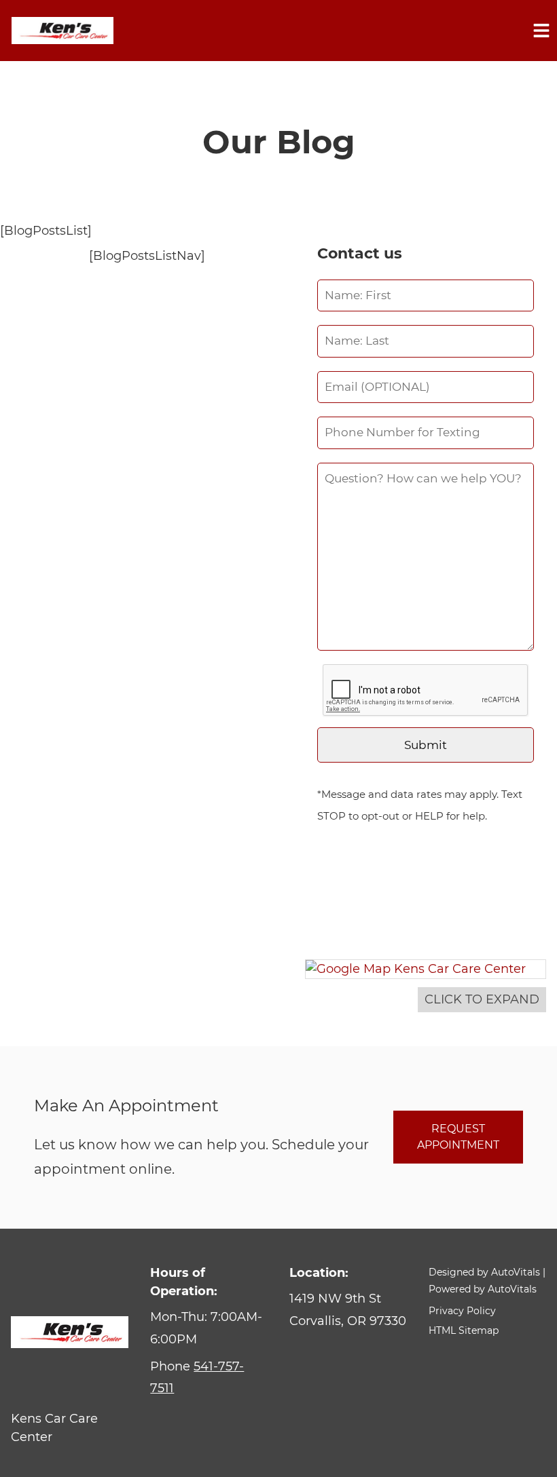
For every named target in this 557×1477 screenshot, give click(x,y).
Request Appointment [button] (458, 1136)
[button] (347, 1310)
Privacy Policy (462, 1311)
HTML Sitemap (464, 1330)
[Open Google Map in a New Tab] (425, 969)
